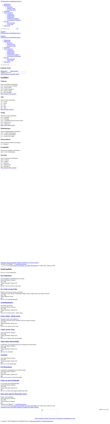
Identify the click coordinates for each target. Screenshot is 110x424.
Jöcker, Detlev (8, 87)
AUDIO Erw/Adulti (9, 136)
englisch (6, 161)
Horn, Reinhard (8, 92)
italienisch (6, 163)
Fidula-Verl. (7, 123)
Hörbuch (6, 144)
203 (5, 105)
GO (17, 28)
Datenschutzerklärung (35, 421)
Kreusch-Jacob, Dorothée (10, 86)
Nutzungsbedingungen (47, 421)
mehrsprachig (7, 164)
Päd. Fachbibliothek (10, 152)
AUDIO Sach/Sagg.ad (10, 133)
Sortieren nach (4, 264)
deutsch (7, 160)
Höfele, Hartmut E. (9, 89)
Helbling (6, 119)
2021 (5, 108)
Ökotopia (6, 117)
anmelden (3, 31)
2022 (5, 106)
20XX (5, 103)
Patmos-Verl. (7, 122)
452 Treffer (40, 265)
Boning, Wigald (8, 90)
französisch (6, 166)
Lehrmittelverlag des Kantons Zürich (13, 120)
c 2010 (5, 101)
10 (10, 265)
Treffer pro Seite (51, 265)
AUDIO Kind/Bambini (10, 134)
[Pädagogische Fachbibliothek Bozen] (10, 1)
